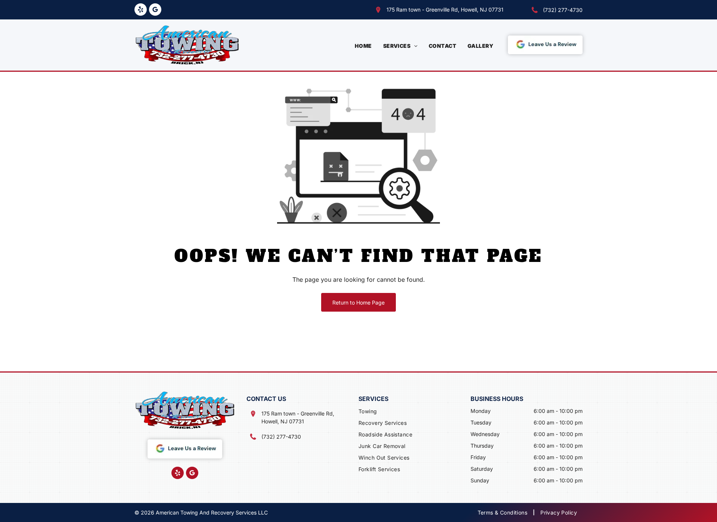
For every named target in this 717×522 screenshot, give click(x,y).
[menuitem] (363, 46)
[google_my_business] (155, 10)
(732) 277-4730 (563, 10)
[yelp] (140, 10)
